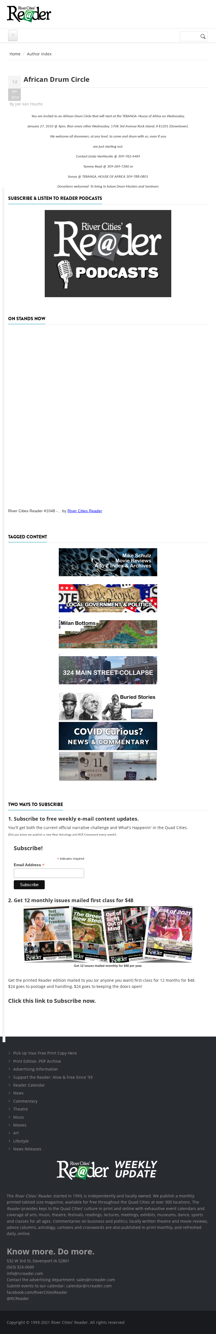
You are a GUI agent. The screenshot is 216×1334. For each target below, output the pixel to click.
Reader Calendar (29, 1085)
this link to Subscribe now (58, 1001)
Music (18, 1117)
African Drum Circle (56, 79)
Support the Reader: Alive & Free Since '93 (53, 1077)
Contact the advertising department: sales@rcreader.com (61, 1279)
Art (16, 1133)
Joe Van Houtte (29, 104)
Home (15, 54)
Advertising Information (35, 1069)
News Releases (27, 1149)
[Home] (29, 14)
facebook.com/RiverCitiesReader (37, 1292)
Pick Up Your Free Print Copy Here (45, 1053)
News (18, 1093)
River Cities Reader (85, 511)
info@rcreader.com (25, 1273)
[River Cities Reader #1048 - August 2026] (108, 414)
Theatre (20, 1109)
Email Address (29, 865)
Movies (19, 1125)
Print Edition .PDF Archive (37, 1061)
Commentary (25, 1101)
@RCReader (18, 1298)
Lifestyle (21, 1141)
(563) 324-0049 (20, 1267)
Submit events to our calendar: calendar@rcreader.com (59, 1285)
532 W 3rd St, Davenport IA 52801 (38, 1260)
